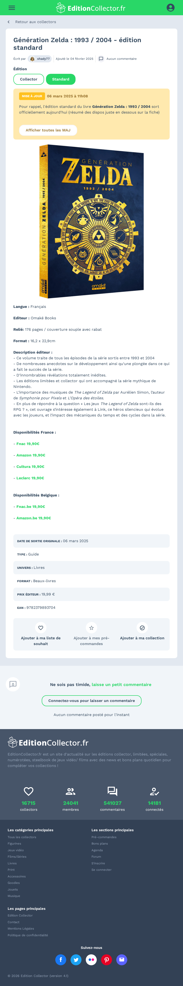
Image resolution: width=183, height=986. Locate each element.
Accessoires (17, 876)
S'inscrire (98, 863)
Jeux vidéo (16, 850)
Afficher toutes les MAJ (48, 130)
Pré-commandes (104, 837)
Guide (33, 554)
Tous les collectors (22, 837)
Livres (39, 567)
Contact (13, 922)
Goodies (14, 883)
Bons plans (100, 843)
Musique (14, 896)
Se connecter (102, 869)
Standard (60, 79)
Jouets (13, 889)
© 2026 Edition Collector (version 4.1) (38, 976)
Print (11, 869)
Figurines (14, 843)
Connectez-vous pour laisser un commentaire (91, 700)
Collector (28, 79)
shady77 (43, 58)
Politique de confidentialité (28, 935)
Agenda (97, 850)
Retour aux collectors (35, 22)
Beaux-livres (44, 581)
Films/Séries (17, 856)
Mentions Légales (21, 928)
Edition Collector (20, 915)
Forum (96, 856)
